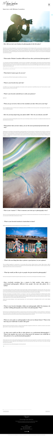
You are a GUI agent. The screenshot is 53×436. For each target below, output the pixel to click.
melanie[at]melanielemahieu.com (27, 428)
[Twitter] (25, 431)
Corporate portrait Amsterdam (6, 409)
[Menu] (49, 4)
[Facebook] (24, 431)
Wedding (30, 409)
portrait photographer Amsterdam (25, 409)
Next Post (47, 411)
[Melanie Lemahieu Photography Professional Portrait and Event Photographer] (10, 4)
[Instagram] (27, 431)
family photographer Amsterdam (19, 409)
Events (15, 409)
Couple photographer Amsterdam (12, 409)
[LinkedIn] (28, 431)
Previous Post (6, 411)
